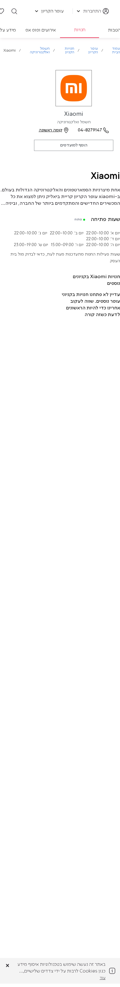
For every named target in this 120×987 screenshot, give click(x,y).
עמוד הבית (116, 50)
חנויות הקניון (69, 50)
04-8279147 (90, 130)
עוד (102, 978)
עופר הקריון (93, 50)
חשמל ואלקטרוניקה (40, 50)
